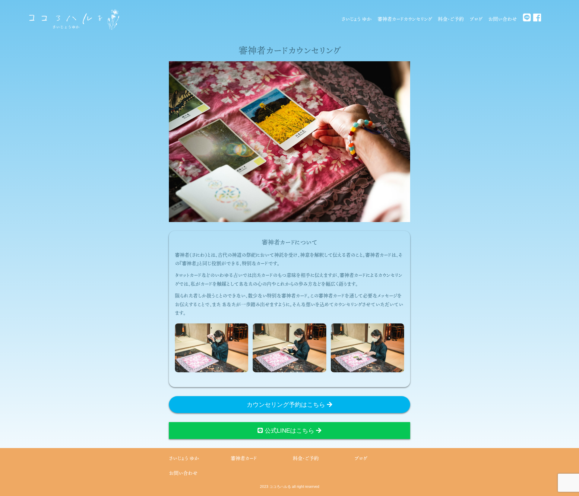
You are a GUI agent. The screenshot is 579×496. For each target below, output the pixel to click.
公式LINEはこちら (289, 430)
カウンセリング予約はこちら (287, 404)
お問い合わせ (502, 19)
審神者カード (244, 458)
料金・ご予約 (451, 19)
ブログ (476, 19)
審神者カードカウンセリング (405, 19)
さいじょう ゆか (356, 19)
